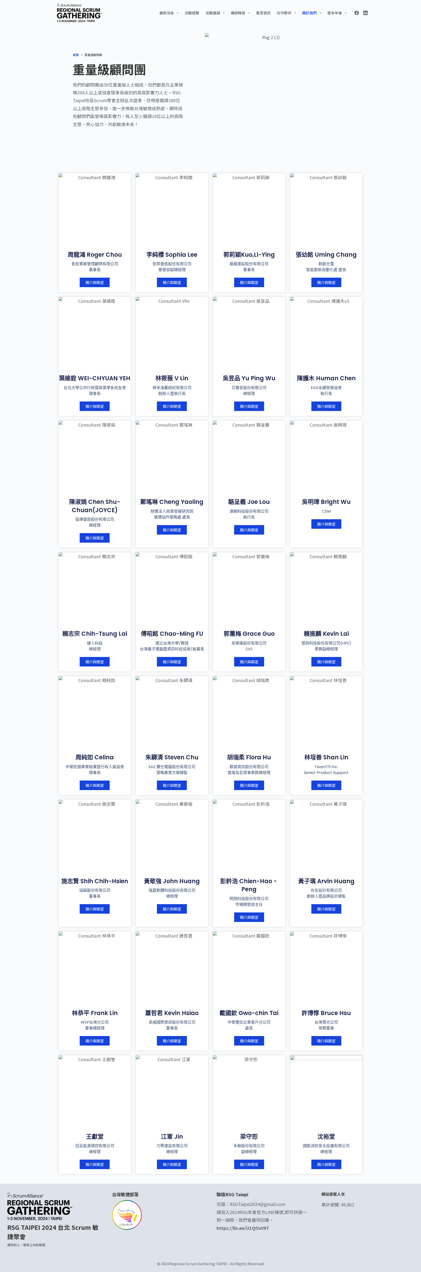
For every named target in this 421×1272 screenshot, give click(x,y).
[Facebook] (356, 13)
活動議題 (212, 12)
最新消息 (166, 12)
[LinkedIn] (365, 13)
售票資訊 (263, 12)
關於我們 (309, 12)
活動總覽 (192, 12)
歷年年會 (334, 12)
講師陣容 (238, 12)
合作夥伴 (284, 12)
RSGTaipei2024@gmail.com (258, 1204)
